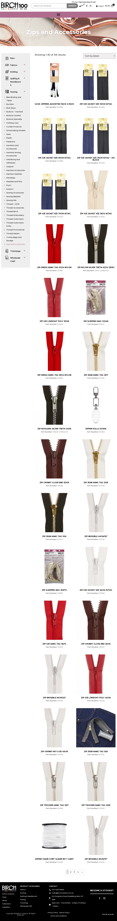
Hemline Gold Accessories (12, 147)
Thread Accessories (15, 208)
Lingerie (9, 166)
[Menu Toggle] (58, 14)
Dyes (8, 134)
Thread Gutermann (15, 219)
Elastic (9, 138)
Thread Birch (12, 211)
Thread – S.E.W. (13, 204)
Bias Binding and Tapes (13, 99)
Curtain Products (14, 127)
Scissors (9, 189)
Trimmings (15, 251)
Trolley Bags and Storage (14, 239)
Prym (8, 185)
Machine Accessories (15, 170)
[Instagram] (90, 6)
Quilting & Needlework (15, 81)
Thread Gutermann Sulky (15, 224)
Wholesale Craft (15, 259)
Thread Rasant (12, 233)
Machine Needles (14, 174)
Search (72, 6)
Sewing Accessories (15, 193)
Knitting (14, 72)
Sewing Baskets (13, 196)
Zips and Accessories (15, 244)
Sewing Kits (11, 200)
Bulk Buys (11, 108)
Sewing (13, 92)
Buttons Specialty (14, 119)
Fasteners (10, 142)
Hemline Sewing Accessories (13, 154)
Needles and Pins (14, 181)
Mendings (10, 178)
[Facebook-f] (87, 6)
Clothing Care (12, 123)
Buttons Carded (13, 115)
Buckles (10, 104)
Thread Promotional (15, 230)
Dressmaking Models (15, 130)
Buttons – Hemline (14, 112)
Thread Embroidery (15, 215)
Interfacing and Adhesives (13, 161)
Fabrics (13, 65)
